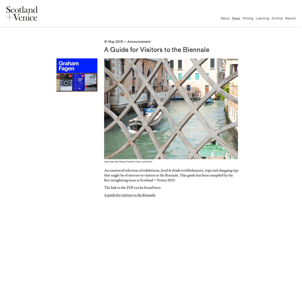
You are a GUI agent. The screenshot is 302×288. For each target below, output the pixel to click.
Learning (262, 18)
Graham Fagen (69, 66)
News (236, 18)
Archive (277, 18)
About (225, 18)
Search (290, 18)
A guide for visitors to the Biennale (130, 195)
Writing (248, 18)
